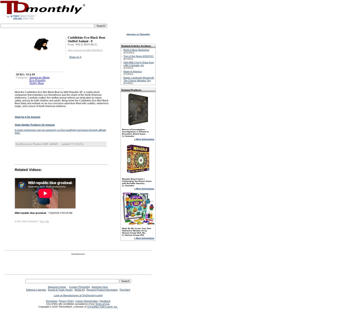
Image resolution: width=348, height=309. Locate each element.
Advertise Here (100, 287)
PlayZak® (125, 289)
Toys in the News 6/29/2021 (138, 56)
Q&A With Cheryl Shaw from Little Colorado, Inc (138, 64)
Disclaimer (52, 301)
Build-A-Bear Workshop (136, 50)
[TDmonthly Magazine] (43, 19)
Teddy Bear (36, 83)
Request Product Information (102, 289)
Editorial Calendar (36, 289)
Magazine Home (57, 287)
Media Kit (80, 289)
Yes (42, 221)
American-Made (39, 77)
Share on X (75, 57)
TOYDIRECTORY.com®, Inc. (102, 306)
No (47, 221)
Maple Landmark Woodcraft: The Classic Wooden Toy (138, 79)
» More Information (144, 139)
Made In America (132, 71)
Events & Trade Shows (60, 289)
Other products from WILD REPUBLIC (85, 50)
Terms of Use (102, 304)
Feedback (104, 301)
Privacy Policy (66, 301)
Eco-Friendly (37, 80)
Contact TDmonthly (79, 287)
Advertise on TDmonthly (138, 34)
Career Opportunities (86, 301)
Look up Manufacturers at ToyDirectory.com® (78, 295)
